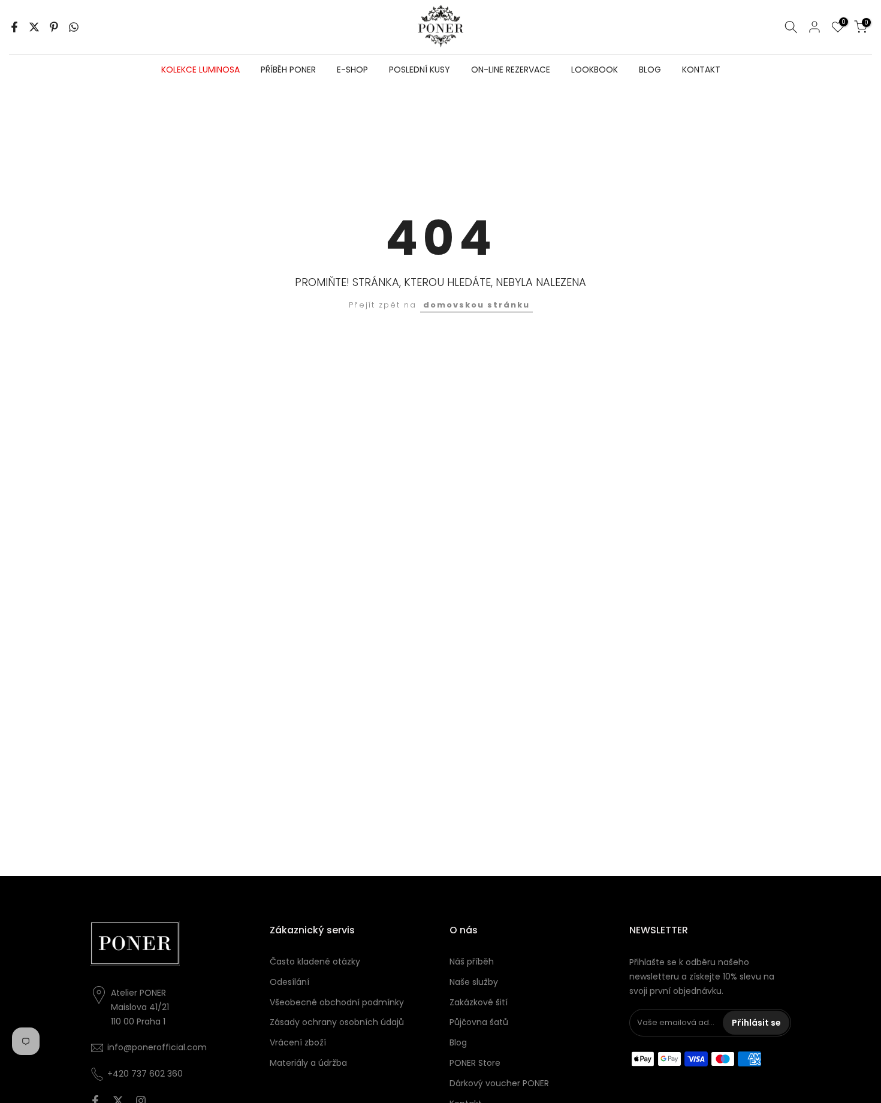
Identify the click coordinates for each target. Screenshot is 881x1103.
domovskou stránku (476, 305)
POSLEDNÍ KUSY (419, 70)
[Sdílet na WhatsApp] (73, 27)
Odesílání (289, 982)
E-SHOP (352, 70)
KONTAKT (701, 70)
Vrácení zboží (298, 1042)
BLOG (650, 70)
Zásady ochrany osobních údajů (337, 1022)
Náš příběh (471, 962)
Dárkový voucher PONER (499, 1083)
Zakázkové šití (478, 1002)
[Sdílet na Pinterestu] (54, 27)
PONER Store (474, 1063)
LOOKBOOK (594, 70)
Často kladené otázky (315, 962)
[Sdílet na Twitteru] (34, 27)
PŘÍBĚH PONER (288, 70)
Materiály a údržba (308, 1063)
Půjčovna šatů (478, 1022)
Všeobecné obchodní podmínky (337, 1002)
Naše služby (473, 982)
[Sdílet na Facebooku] (14, 27)
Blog (458, 1042)
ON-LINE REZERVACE (510, 70)
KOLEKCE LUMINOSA (200, 70)
